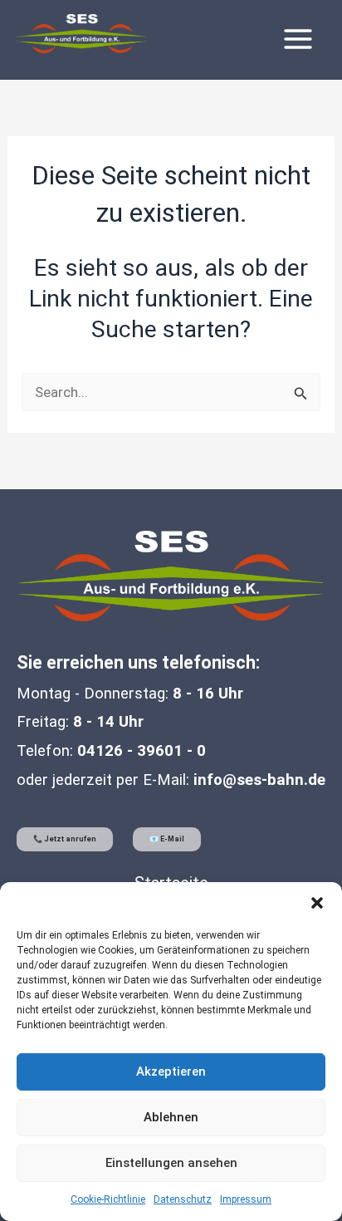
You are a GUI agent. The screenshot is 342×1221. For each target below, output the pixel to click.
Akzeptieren (171, 1071)
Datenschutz (183, 1199)
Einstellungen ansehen (171, 1162)
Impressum (245, 1199)
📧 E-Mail (166, 839)
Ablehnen (171, 1117)
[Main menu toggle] (298, 39)
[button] (317, 903)
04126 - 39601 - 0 (141, 751)
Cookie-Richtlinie (108, 1199)
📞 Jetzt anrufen (64, 839)
